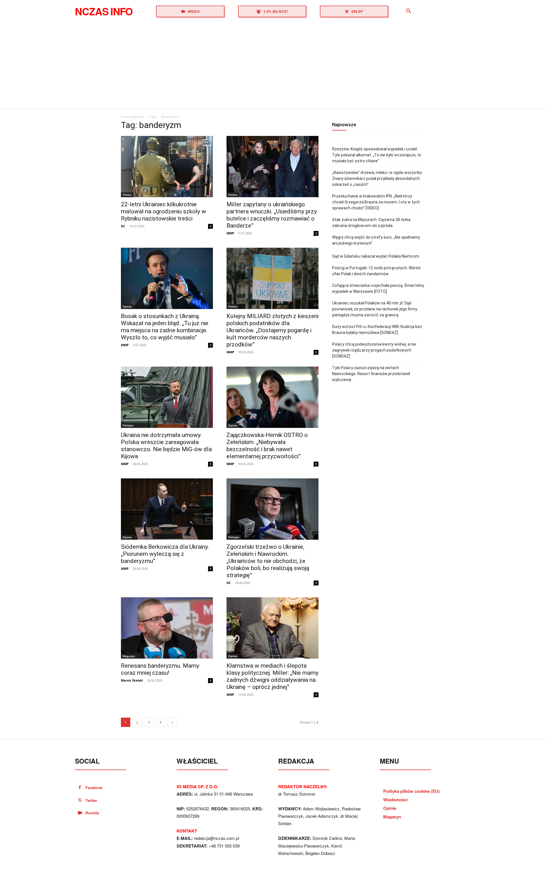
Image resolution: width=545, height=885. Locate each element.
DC (123, 226)
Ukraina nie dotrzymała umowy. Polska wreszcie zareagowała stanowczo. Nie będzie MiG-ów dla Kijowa (166, 446)
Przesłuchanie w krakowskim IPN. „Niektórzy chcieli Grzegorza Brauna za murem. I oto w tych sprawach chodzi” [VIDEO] (376, 202)
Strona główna (132, 116)
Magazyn (129, 656)
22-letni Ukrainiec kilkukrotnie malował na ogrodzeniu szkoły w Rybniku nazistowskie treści (163, 211)
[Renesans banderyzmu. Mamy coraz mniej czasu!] (167, 628)
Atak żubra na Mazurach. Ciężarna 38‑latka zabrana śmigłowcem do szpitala (371, 222)
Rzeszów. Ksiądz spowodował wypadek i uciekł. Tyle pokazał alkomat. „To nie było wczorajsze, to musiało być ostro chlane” (376, 155)
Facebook (93, 787)
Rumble (92, 812)
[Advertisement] (272, 65)
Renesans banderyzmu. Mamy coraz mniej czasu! (160, 669)
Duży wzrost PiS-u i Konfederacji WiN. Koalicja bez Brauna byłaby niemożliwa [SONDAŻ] (377, 329)
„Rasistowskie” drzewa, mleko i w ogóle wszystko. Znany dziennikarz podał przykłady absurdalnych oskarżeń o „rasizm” (377, 178)
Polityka (128, 425)
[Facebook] (80, 788)
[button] (409, 11)
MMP (230, 233)
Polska (127, 195)
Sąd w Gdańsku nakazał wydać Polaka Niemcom (375, 256)
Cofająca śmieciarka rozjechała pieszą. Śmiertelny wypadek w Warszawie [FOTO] (378, 288)
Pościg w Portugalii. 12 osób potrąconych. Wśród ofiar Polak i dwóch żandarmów (376, 271)
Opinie (127, 306)
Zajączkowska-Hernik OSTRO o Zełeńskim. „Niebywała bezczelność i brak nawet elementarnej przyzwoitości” (267, 446)
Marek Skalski (132, 680)
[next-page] (172, 722)
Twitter (91, 800)
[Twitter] (80, 801)
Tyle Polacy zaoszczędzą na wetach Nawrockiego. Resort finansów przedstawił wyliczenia (371, 373)
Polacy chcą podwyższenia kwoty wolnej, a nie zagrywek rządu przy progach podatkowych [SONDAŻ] (374, 350)
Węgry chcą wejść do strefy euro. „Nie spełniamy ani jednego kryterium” (376, 240)
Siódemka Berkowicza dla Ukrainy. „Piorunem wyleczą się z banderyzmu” (165, 553)
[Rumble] (80, 813)
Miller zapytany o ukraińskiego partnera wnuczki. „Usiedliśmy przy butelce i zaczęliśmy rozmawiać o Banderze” (272, 215)
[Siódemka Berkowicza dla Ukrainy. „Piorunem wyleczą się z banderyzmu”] (167, 509)
